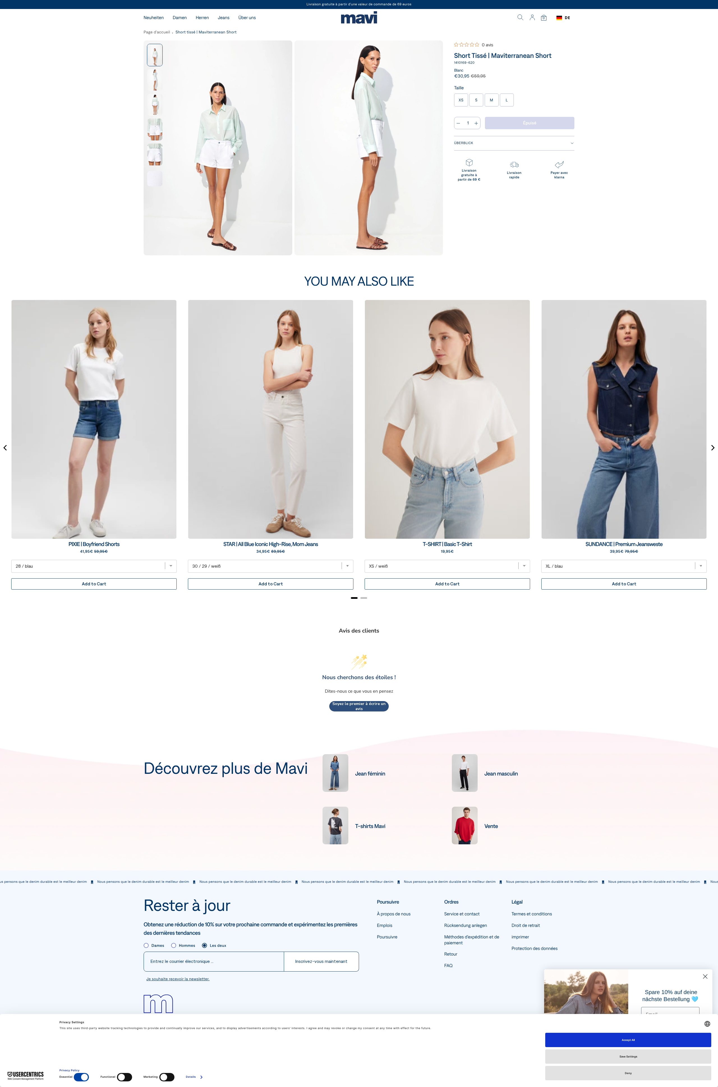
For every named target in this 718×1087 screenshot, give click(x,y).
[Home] (359, 18)
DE (567, 18)
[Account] (532, 18)
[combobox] (563, 18)
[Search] (520, 18)
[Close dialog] (705, 976)
